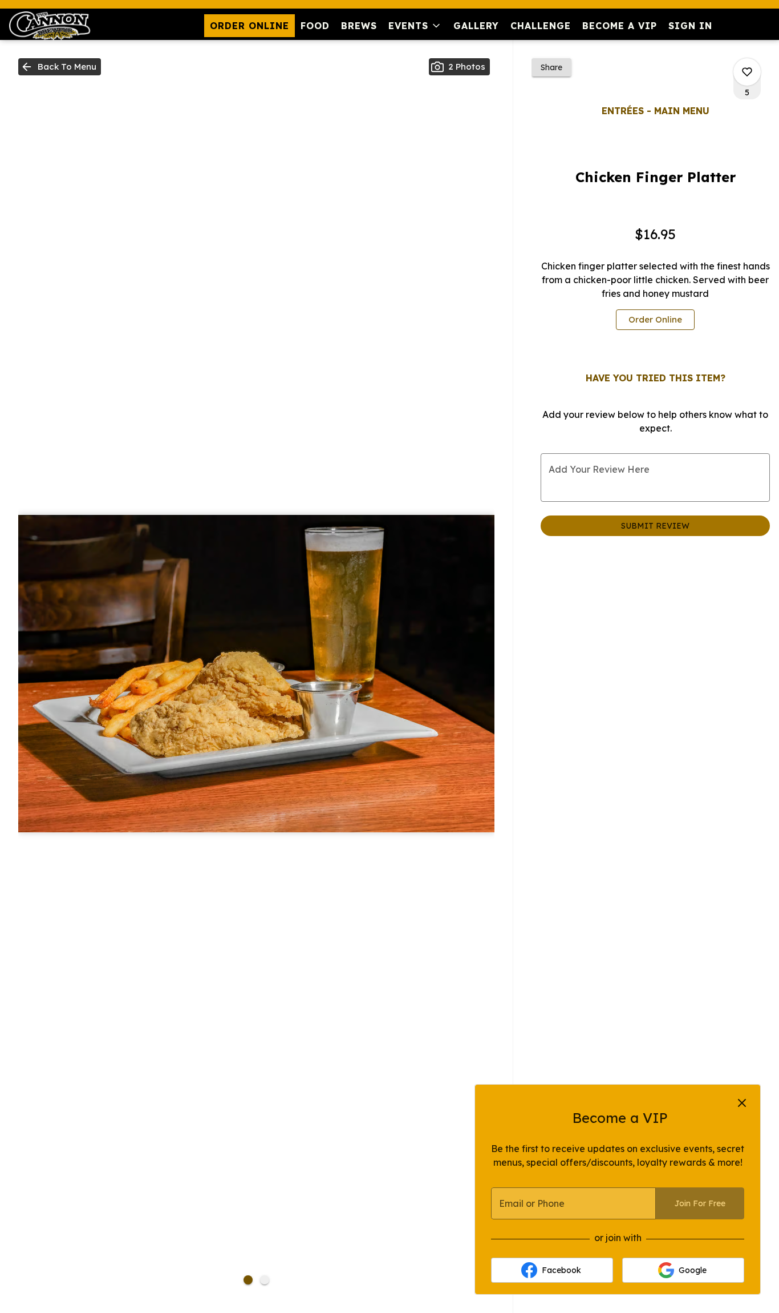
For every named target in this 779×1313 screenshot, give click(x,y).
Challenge (540, 25)
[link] (655, 319)
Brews (359, 25)
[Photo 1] (248, 1279)
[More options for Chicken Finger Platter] (747, 72)
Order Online (249, 25)
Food (315, 25)
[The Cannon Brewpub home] (60, 25)
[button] (415, 25)
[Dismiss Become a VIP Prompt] (742, 1103)
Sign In (690, 25)
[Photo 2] (264, 1279)
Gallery (476, 25)
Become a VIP (619, 25)
